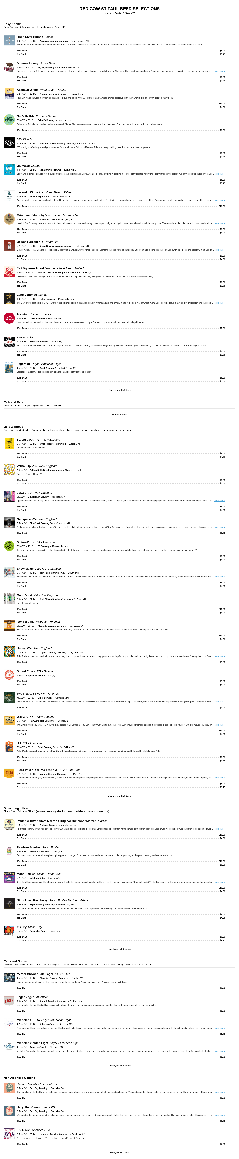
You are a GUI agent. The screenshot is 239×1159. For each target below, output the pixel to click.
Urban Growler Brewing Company (56, 246)
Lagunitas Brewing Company (54, 1134)
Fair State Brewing (39, 341)
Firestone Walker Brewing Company (58, 143)
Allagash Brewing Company (53, 94)
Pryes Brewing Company (42, 904)
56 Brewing (43, 546)
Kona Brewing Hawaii (50, 170)
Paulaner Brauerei (49, 825)
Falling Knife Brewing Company (46, 470)
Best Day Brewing (38, 1088)
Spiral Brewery (35, 675)
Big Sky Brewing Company (51, 67)
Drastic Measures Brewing (53, 444)
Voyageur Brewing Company (54, 41)
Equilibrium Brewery (38, 497)
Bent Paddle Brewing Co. (52, 573)
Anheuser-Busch (48, 1024)
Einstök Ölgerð (37, 196)
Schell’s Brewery (46, 120)
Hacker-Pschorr (47, 219)
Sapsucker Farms (38, 931)
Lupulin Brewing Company (53, 652)
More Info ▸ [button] (219, 71)
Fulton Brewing (47, 299)
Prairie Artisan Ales (39, 851)
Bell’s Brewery (45, 698)
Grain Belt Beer (37, 318)
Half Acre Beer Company (42, 721)
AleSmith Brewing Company (52, 626)
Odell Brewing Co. (49, 368)
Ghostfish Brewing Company (54, 978)
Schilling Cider (37, 878)
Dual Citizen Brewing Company (55, 599)
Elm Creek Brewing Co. (41, 523)
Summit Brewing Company (53, 774)
